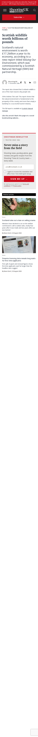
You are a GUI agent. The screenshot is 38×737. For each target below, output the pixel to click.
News (3, 217)
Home (4, 28)
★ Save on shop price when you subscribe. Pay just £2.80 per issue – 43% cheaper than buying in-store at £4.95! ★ (19, 3)
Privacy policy (17, 186)
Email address (19, 167)
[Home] (19, 10)
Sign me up (19, 179)
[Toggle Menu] (5, 10)
